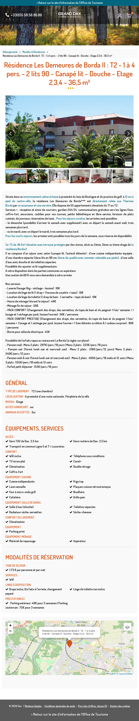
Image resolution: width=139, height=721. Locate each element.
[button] (129, 16)
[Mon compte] (119, 16)
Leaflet (112, 673)
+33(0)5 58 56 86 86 (26, 15)
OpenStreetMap (126, 673)
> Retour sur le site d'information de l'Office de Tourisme (70, 3)
